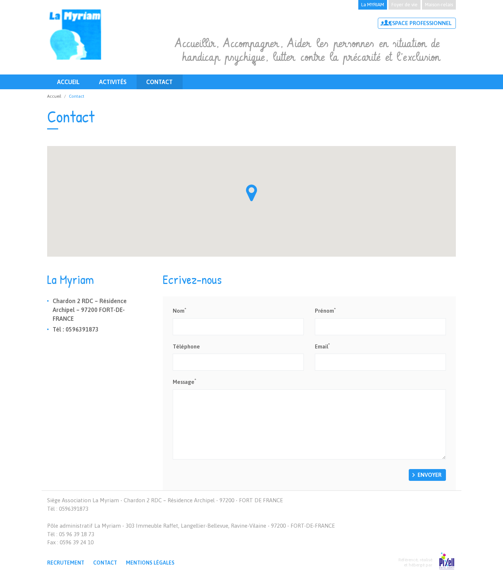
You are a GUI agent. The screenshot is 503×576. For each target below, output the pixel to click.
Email (322, 346)
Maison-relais (439, 4)
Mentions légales (150, 563)
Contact (159, 82)
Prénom (325, 310)
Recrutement (65, 563)
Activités (113, 82)
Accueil (68, 82)
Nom (179, 310)
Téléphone (186, 346)
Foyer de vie (404, 4)
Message (184, 381)
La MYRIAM (372, 4)
